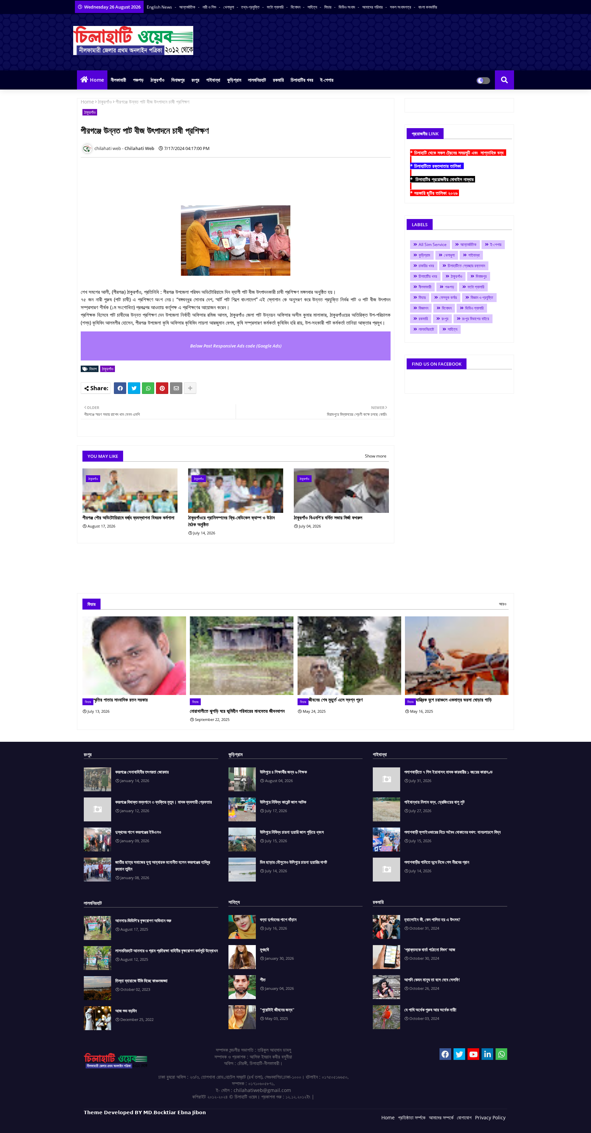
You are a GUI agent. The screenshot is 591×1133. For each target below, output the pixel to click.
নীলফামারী (118, 80)
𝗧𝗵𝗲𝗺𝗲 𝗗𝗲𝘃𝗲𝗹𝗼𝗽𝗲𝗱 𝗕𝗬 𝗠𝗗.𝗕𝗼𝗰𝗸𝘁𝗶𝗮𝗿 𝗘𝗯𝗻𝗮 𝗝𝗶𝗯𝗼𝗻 (145, 1112)
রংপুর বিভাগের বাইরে (475, 319)
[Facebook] (120, 388)
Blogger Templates (132, 1122)
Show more (375, 456)
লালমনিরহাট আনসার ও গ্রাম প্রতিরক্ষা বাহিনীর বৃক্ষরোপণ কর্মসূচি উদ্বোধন (166, 950)
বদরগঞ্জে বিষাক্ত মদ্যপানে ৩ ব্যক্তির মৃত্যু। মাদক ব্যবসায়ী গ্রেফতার (163, 802)
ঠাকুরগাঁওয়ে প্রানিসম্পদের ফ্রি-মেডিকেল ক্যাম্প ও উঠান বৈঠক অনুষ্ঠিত (231, 521)
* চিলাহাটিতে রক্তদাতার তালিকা (437, 166)
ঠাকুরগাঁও (157, 80)
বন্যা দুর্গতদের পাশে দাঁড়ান (278, 919)
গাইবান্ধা (213, 80)
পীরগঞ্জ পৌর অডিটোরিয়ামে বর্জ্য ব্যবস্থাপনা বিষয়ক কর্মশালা (128, 517)
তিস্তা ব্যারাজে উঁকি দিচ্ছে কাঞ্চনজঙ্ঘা (141, 981)
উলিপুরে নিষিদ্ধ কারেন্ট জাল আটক (283, 802)
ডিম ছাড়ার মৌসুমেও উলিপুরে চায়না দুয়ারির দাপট (293, 862)
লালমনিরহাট (257, 80)
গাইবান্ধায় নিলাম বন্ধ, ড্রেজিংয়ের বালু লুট (434, 802)
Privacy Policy (490, 1117)
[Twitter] (134, 388)
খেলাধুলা (229, 7)
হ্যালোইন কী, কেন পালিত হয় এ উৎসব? (432, 919)
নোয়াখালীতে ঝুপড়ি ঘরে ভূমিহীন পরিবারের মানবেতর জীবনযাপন (237, 711)
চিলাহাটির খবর (302, 80)
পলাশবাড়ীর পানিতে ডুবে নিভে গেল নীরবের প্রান (436, 862)
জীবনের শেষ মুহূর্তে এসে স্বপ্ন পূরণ (335, 699)
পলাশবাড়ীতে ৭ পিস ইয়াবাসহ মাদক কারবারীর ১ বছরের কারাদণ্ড (448, 772)
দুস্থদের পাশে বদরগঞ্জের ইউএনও (138, 832)
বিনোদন (296, 7)
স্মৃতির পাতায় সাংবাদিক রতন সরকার (120, 699)
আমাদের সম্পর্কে (441, 1117)
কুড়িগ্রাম (234, 80)
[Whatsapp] (148, 388)
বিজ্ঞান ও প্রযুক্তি (482, 297)
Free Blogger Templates (221, 1122)
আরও (502, 604)
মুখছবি (264, 949)
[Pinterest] (162, 388)
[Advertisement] (205, 178)
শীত (262, 980)
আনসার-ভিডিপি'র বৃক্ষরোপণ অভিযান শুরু (143, 920)
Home (97, 80)
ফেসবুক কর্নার (448, 297)
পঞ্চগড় (138, 80)
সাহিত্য (312, 7)
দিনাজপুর (178, 80)
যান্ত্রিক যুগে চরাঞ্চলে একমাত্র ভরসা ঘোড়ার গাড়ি (454, 699)
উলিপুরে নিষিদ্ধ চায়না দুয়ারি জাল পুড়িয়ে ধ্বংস (292, 832)
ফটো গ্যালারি (276, 7)
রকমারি (278, 80)
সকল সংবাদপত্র (401, 7)
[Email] (176, 388)
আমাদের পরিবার (373, 7)
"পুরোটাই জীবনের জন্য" (277, 1010)
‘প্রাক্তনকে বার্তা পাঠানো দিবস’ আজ (429, 949)
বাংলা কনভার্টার (427, 7)
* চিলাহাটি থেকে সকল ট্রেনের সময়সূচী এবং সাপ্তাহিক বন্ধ (458, 152)
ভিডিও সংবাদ (347, 7)
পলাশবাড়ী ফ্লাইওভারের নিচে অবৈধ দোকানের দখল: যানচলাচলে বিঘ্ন (452, 832)
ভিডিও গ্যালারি (474, 308)
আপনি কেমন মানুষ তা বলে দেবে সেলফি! (432, 980)
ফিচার (328, 7)
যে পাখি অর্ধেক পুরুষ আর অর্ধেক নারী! (430, 1010)
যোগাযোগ (464, 1117)
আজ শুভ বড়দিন (126, 1011)
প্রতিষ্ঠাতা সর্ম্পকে (411, 1117)
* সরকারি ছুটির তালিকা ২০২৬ (434, 193)
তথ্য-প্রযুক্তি (251, 7)
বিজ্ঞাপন (423, 308)
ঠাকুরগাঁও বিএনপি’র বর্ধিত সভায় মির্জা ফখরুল (328, 517)
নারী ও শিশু (209, 7)
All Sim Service (433, 244)
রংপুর (195, 80)
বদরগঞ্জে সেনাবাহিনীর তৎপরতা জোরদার (142, 772)
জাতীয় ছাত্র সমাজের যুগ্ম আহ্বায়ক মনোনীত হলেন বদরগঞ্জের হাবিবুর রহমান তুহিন (162, 865)
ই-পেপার (326, 80)
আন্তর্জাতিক (187, 7)
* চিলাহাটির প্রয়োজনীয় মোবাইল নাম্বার (442, 179)
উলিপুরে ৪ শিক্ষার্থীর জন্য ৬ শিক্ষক (283, 772)
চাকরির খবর (426, 266)
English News (160, 7)
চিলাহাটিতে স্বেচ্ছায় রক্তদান (466, 266)
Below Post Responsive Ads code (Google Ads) (235, 346)
